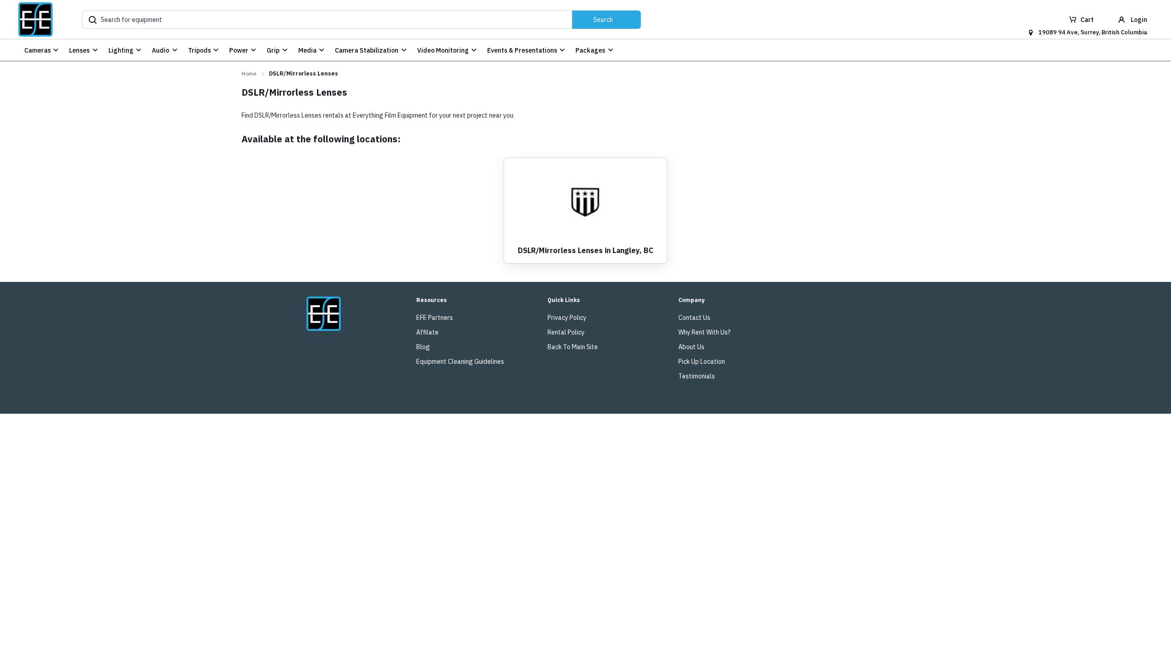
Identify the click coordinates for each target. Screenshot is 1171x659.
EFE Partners (434, 317)
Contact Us (694, 317)
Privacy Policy (567, 317)
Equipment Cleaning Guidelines (460, 361)
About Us (691, 347)
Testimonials (696, 376)
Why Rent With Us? (704, 332)
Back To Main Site (573, 347)
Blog (423, 347)
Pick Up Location (701, 361)
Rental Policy (566, 332)
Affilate (427, 332)
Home (249, 73)
